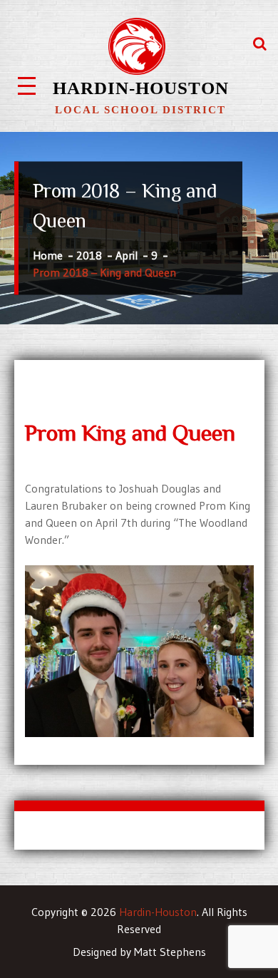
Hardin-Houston (141, 88)
